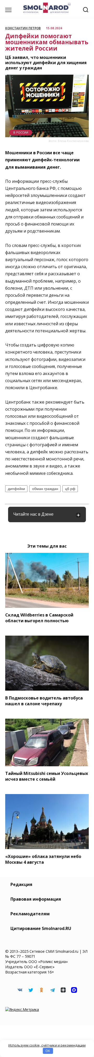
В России (20, 132)
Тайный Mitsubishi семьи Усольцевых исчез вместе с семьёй (46, 776)
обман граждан (45, 489)
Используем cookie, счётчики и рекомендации (47, 1045)
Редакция (21, 884)
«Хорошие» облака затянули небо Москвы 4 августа (43, 859)
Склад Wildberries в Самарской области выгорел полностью (39, 618)
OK (47, 1050)
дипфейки (16, 489)
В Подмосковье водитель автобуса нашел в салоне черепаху (44, 700)
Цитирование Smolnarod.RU (40, 928)
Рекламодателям (30, 914)
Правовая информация (35, 899)
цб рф (70, 489)
